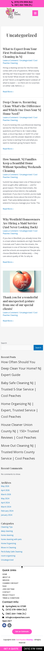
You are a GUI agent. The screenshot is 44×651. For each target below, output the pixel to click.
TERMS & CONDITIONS (10, 598)
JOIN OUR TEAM (8, 589)
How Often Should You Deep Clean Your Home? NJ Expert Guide (21, 368)
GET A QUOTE (11, 648)
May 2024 (5, 498)
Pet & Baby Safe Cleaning (11, 551)
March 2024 (6, 506)
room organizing (8, 555)
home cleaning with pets (11, 539)
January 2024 (6, 515)
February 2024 (7, 511)
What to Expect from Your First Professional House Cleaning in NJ (20, 53)
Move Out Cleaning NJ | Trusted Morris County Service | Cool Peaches (18, 451)
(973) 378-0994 (33, 648)
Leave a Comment (10, 60)
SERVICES (5, 580)
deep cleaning (7, 531)
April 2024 (5, 502)
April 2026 (5, 490)
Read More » (8, 91)
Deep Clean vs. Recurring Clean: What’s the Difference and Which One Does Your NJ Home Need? (22, 108)
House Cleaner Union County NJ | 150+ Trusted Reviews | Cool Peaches (20, 431)
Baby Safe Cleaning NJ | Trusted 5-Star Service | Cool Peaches (18, 389)
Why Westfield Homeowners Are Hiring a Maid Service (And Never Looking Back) (21, 223)
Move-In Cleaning (8, 547)
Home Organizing (8, 543)
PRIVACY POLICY (8, 595)
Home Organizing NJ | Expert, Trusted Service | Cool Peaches (19, 410)
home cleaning (7, 535)
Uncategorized (7, 560)
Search (4, 343)
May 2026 (5, 486)
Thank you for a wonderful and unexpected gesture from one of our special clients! (20, 303)
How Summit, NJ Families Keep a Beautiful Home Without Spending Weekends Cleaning (22, 165)
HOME (4, 574)
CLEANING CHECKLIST (10, 583)
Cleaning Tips (7, 527)
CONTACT (6, 592)
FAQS (4, 586)
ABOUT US (6, 577)
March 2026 (6, 494)
